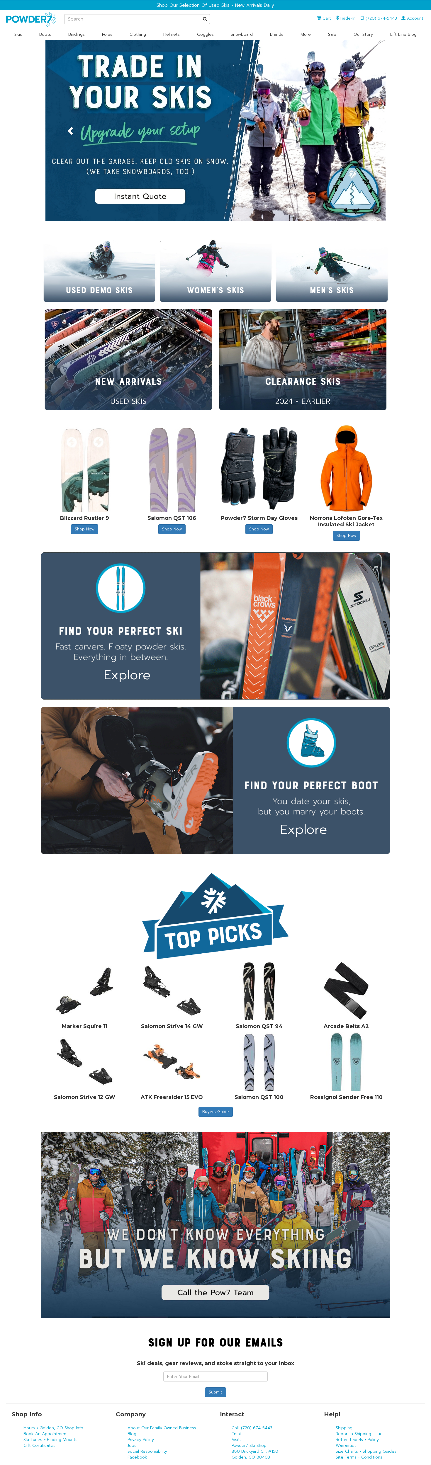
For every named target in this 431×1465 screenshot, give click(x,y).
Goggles (205, 34)
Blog (132, 1434)
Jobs (132, 1445)
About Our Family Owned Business (162, 1428)
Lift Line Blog (403, 34)
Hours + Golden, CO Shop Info (53, 1428)
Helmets (171, 34)
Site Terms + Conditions (359, 1457)
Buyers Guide (215, 1112)
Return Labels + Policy (357, 1440)
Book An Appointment (45, 1434)
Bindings (76, 34)
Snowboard (242, 34)
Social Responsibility (147, 1451)
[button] (70, 130)
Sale (332, 34)
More (306, 34)
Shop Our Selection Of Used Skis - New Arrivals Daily (215, 5)
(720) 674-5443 (380, 18)
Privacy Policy (141, 1440)
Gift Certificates (39, 1445)
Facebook (137, 1457)
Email (237, 1434)
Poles (107, 34)
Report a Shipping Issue (359, 1434)
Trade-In (348, 18)
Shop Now (84, 529)
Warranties (346, 1445)
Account (414, 18)
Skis (18, 34)
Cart (326, 18)
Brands (276, 34)
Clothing (138, 34)
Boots (45, 34)
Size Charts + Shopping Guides (366, 1451)
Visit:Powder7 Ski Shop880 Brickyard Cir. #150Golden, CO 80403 (255, 1448)
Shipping (344, 1428)
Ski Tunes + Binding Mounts (50, 1440)
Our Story (363, 34)
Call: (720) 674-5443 (252, 1428)
